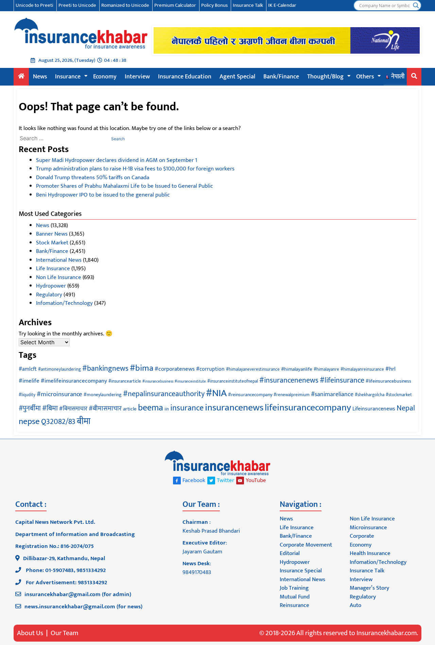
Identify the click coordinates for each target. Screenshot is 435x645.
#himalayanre (326, 369)
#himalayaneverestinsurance (253, 369)
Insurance (68, 77)
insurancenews (234, 408)
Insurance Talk (248, 5)
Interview (137, 77)
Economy (105, 77)
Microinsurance (368, 527)
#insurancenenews (288, 380)
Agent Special (237, 77)
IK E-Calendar (282, 5)
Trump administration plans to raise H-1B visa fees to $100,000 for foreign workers (135, 168)
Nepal (406, 408)
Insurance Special (301, 570)
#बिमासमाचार (73, 408)
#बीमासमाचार (105, 408)
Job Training (294, 588)
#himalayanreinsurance (362, 369)
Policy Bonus (214, 5)
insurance (187, 408)
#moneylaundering (103, 395)
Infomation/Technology (64, 303)
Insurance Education (184, 77)
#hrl (390, 369)
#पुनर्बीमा (30, 408)
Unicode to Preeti (34, 5)
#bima (141, 368)
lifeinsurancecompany (308, 408)
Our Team (64, 633)
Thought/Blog (325, 77)
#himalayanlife (296, 369)
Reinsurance (294, 605)
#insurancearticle (124, 381)
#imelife (29, 381)
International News (59, 260)
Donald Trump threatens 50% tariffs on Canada (92, 177)
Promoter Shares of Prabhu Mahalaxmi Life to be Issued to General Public (124, 186)
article (130, 409)
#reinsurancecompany (250, 395)
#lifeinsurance (342, 380)
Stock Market (52, 242)
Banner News (52, 234)
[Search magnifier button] (416, 5)
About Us (30, 633)
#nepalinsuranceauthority (164, 394)
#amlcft (28, 369)
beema (150, 408)
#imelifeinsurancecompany (74, 381)
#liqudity (27, 395)
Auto (355, 605)
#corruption (210, 369)
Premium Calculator (175, 5)
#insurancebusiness (157, 382)
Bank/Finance (281, 77)
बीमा (83, 421)
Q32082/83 (58, 422)
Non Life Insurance (58, 277)
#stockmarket (399, 395)
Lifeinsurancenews (373, 408)
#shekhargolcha (369, 395)
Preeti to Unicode (77, 5)
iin (166, 409)
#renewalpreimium (292, 395)
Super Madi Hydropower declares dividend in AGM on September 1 (116, 160)
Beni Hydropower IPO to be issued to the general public (103, 195)
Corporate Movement (306, 545)
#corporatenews (175, 369)
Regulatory (49, 294)
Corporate (362, 536)
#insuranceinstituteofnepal (232, 381)
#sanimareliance (332, 394)
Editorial (290, 553)
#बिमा (50, 408)
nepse (29, 421)
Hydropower (51, 286)
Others (365, 77)
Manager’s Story (369, 588)
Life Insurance (53, 268)
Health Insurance (370, 553)
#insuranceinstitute (190, 382)
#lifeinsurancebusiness (388, 381)
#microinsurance (59, 394)
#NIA (216, 393)
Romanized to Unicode (125, 5)
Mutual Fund (295, 597)
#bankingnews (105, 368)
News (40, 77)
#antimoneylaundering (59, 369)
